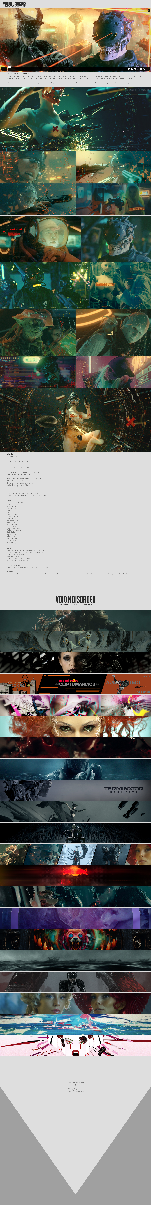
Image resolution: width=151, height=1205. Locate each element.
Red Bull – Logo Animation (75, 875)
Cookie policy (80, 1091)
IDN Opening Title (75, 1046)
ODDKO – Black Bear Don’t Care (75, 939)
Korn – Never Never (75, 812)
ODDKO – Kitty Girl (75, 897)
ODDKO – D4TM (75, 620)
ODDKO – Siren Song (75, 982)
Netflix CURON (75, 961)
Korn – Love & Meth (75, 748)
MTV (75, 705)
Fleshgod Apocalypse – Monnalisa (75, 1003)
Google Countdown (75, 918)
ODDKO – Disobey (75, 833)
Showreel (75, 854)
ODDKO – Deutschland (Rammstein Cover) (75, 641)
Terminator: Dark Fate (75, 790)
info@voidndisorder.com (75, 1082)
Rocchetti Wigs (75, 726)
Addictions (75, 663)
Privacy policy (71, 1091)
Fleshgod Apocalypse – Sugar (75, 769)
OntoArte (75, 1024)
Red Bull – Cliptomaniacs (75, 684)
